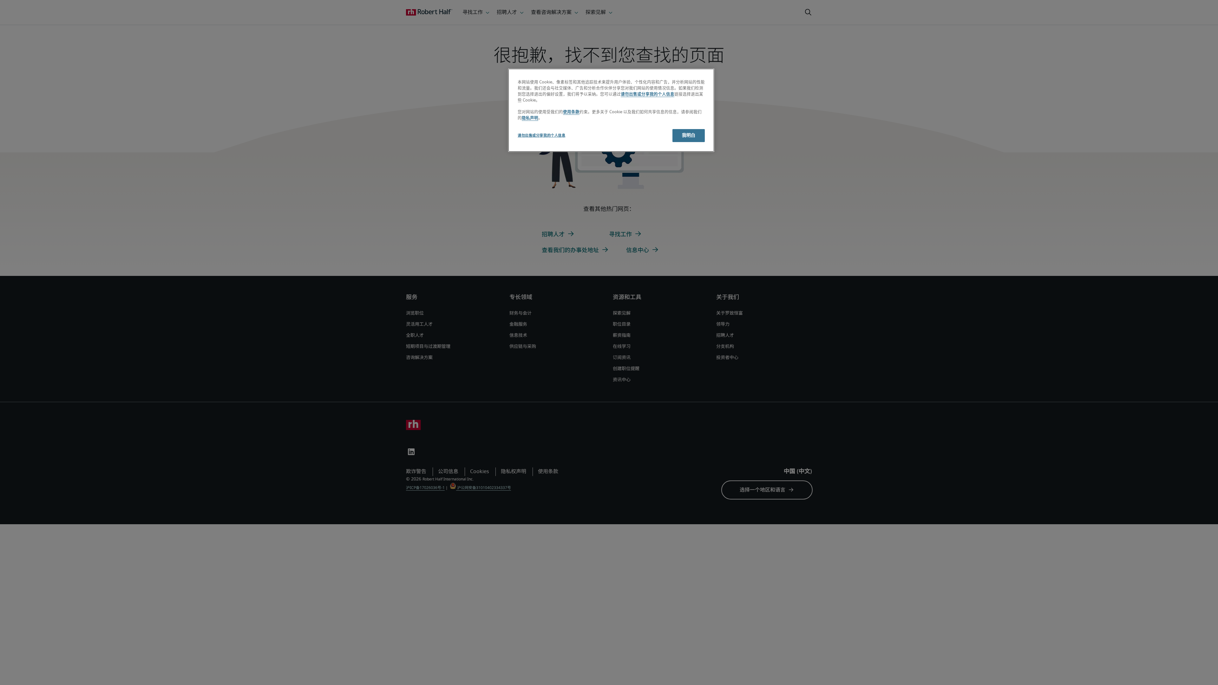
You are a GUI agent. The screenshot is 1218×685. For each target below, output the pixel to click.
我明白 (688, 135)
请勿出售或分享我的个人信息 (647, 94)
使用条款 (571, 112)
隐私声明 (530, 118)
